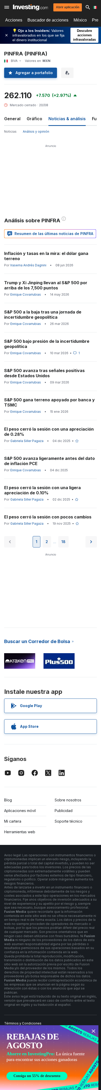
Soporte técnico (68, 821)
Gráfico (34, 118)
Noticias (10, 131)
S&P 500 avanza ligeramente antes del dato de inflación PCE (49, 461)
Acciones (13, 20)
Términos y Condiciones (22, 1023)
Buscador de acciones (47, 20)
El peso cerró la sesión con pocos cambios (47, 516)
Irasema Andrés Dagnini (28, 265)
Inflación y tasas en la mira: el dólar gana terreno (46, 256)
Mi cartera (12, 821)
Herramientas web (19, 832)
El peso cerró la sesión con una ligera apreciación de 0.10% (42, 490)
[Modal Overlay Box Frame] (49, 1057)
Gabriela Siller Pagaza (27, 441)
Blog (8, 800)
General (12, 118)
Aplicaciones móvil (20, 810)
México (80, 20)
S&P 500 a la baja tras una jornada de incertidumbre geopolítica (42, 314)
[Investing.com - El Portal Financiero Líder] (30, 7)
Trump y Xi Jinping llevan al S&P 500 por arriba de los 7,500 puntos (45, 285)
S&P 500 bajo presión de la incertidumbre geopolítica (46, 344)
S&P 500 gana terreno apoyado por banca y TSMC (49, 402)
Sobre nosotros (68, 800)
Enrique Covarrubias (25, 294)
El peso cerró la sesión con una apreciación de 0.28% (49, 431)
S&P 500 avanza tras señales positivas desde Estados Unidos (44, 373)
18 (63, 541)
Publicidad (64, 810)
